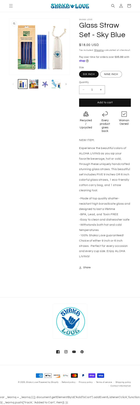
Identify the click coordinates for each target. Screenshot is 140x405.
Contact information (120, 386)
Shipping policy (123, 382)
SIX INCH (89, 74)
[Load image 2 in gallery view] (33, 84)
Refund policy (68, 382)
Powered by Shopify (49, 382)
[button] (11, 6)
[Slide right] (66, 84)
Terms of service (104, 382)
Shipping (99, 50)
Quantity (84, 82)
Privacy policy (86, 382)
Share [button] (87, 267)
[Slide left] (13, 84)
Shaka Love (32, 382)
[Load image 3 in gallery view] (45, 84)
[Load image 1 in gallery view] (22, 84)
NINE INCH (111, 74)
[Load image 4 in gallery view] (56, 84)
